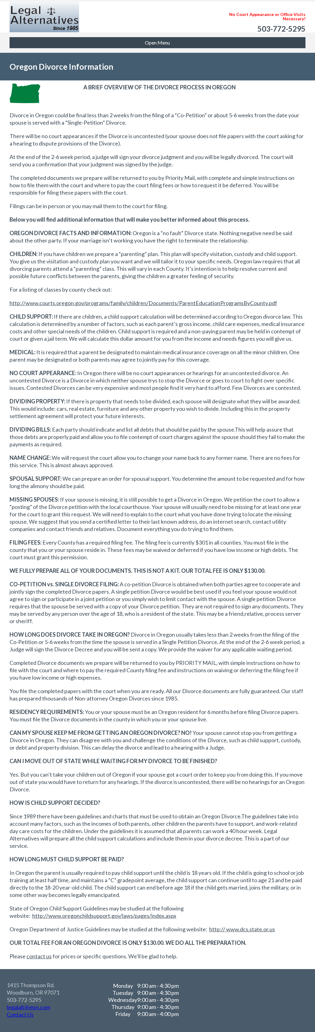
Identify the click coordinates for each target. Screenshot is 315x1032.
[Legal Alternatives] (44, 11)
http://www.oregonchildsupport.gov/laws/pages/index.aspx (104, 915)
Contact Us (20, 1014)
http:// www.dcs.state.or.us (242, 929)
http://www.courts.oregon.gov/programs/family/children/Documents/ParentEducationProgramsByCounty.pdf (143, 303)
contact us (39, 956)
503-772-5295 (281, 28)
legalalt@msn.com (28, 1007)
